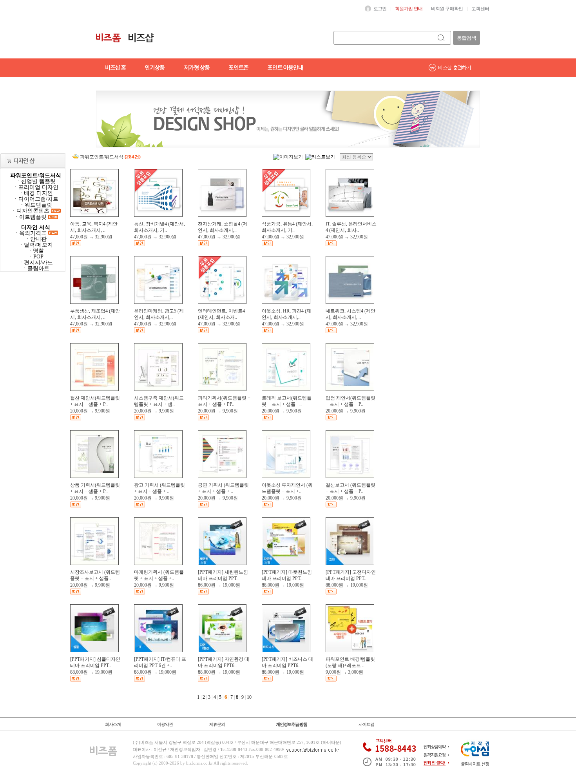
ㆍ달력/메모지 (35, 245)
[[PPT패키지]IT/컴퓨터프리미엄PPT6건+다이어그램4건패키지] (158, 650)
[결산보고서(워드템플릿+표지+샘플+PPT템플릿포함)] (349, 476)
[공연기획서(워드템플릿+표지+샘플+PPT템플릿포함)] (222, 476)
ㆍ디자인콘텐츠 (31, 211)
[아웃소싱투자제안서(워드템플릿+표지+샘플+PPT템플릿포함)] (286, 476)
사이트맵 (366, 724)
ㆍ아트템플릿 (31, 217)
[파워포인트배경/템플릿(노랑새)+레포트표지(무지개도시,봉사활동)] (349, 650)
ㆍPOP (35, 257)
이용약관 (165, 724)
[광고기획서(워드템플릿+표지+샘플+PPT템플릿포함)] (158, 476)
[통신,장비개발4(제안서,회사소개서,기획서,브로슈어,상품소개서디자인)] (158, 215)
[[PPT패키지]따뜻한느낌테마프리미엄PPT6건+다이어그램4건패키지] (286, 563)
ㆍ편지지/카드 (35, 262)
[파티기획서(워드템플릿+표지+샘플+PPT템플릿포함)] (222, 389)
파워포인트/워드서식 (35, 175)
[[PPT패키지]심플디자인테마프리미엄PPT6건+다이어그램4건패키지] (94, 650)
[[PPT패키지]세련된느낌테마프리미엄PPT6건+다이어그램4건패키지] (222, 563)
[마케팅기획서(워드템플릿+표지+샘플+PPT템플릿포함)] (158, 563)
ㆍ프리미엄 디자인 (35, 187)
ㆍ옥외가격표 (31, 233)
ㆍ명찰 (35, 251)
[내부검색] (442, 37)
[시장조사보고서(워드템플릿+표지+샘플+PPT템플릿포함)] (94, 563)
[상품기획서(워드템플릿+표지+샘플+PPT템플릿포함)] (94, 476)
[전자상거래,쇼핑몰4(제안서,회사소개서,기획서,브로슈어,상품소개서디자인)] (222, 215)
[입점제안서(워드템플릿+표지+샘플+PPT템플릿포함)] (349, 389)
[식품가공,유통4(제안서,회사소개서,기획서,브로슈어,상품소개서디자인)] (286, 215)
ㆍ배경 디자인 (35, 193)
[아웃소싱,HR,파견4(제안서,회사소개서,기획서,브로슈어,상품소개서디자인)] (286, 302)
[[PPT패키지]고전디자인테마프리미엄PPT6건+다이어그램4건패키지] (349, 563)
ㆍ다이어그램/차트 (35, 199)
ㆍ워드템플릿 (35, 205)
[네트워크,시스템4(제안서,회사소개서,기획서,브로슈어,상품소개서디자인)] (349, 302)
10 (249, 697)
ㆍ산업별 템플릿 (36, 181)
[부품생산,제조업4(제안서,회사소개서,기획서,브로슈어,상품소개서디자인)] (94, 302)
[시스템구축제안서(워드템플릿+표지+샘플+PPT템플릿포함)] (158, 389)
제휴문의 (217, 724)
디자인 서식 (35, 227)
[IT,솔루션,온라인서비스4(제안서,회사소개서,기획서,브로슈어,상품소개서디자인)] (349, 215)
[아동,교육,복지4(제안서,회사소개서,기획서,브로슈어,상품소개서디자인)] (94, 215)
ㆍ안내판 (36, 239)
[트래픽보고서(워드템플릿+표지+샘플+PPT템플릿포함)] (286, 389)
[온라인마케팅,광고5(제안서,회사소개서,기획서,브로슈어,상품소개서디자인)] (158, 302)
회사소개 (113, 724)
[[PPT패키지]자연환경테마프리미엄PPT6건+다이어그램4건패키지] (222, 650)
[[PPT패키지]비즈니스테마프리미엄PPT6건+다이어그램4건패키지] (286, 650)
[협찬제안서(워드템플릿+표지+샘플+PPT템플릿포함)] (94, 389)
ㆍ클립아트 (35, 268)
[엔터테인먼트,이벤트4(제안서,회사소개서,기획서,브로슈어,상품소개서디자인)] (222, 302)
